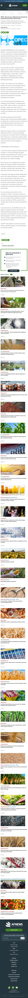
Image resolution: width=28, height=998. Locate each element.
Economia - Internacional (8, 245)
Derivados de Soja (14, 954)
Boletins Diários (14, 960)
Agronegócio (4, 309)
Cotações (14, 964)
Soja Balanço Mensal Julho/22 (7, 561)
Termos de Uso (14, 978)
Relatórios (14, 962)
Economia (3, 518)
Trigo (2, 351)
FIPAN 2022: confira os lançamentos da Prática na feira (13, 621)
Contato (14, 972)
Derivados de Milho (11, 497)
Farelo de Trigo (10, 599)
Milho (2, 434)
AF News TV (14, 966)
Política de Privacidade (14, 976)
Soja (7, 560)
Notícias (14, 958)
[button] (2, 32)
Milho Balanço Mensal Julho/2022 (8, 581)
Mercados (3, 288)
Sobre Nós (13, 970)
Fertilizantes (12, 806)
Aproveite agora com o (14, 1)
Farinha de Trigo (14, 944)
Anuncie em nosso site (14, 974)
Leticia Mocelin (4, 27)
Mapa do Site (14, 980)
